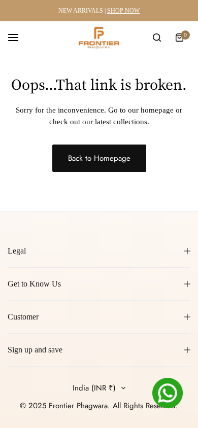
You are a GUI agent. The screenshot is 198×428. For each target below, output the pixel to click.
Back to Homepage (99, 158)
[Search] (157, 37)
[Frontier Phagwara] (99, 37)
